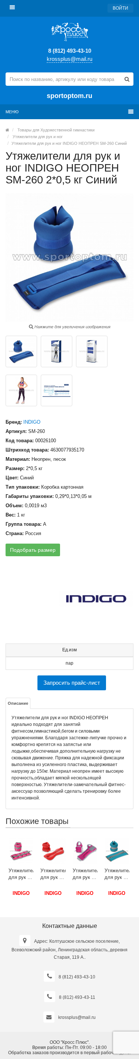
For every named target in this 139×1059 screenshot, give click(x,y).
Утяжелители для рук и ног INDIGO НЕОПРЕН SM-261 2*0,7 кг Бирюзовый (117, 874)
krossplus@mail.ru (69, 59)
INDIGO (31, 422)
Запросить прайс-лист (71, 683)
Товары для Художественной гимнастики (56, 130)
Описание (18, 703)
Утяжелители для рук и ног (38, 136)
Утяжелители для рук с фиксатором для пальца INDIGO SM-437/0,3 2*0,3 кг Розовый (85, 874)
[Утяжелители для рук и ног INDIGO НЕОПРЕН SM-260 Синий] (21, 351)
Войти (120, 8)
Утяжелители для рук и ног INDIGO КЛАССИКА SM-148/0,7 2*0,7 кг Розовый (21, 874)
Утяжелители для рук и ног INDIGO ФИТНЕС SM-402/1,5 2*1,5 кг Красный (52, 874)
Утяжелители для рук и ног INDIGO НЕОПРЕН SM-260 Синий (69, 143)
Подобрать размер (33, 550)
